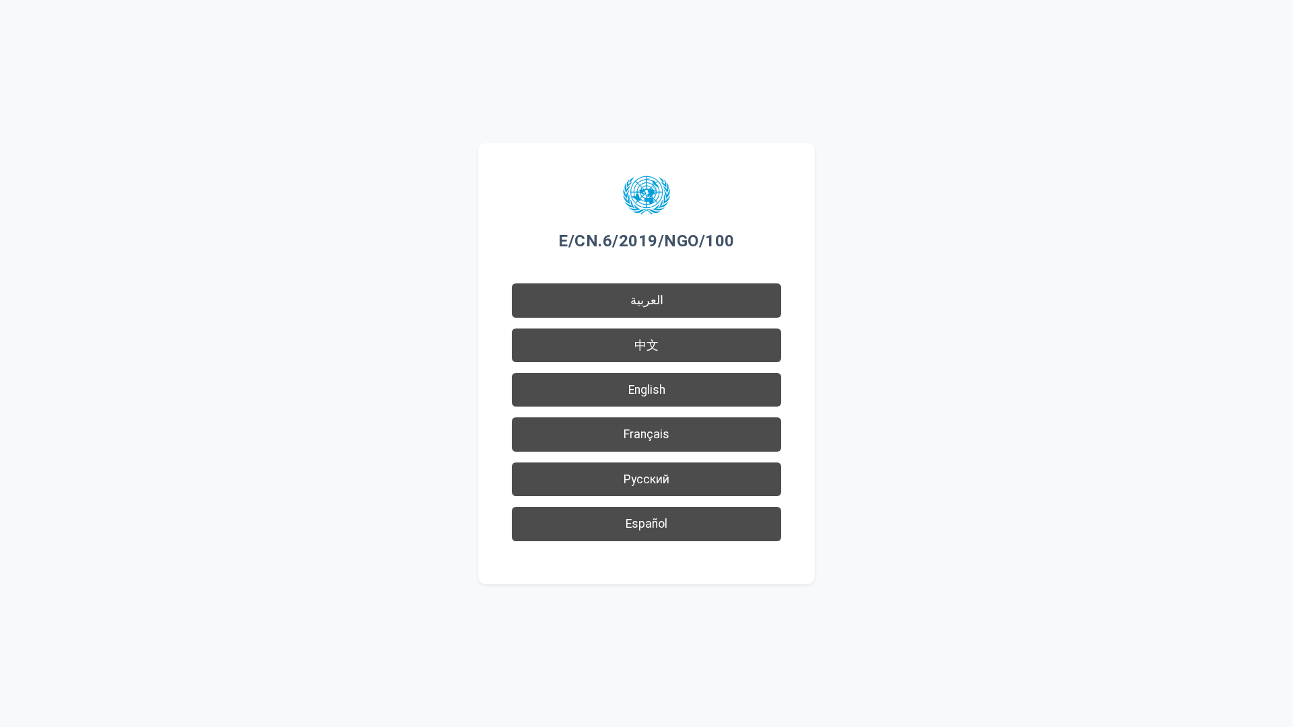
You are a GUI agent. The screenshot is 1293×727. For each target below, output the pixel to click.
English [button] (646, 389)
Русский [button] (646, 479)
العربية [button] (646, 300)
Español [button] (646, 523)
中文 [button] (646, 345)
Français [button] (646, 434)
